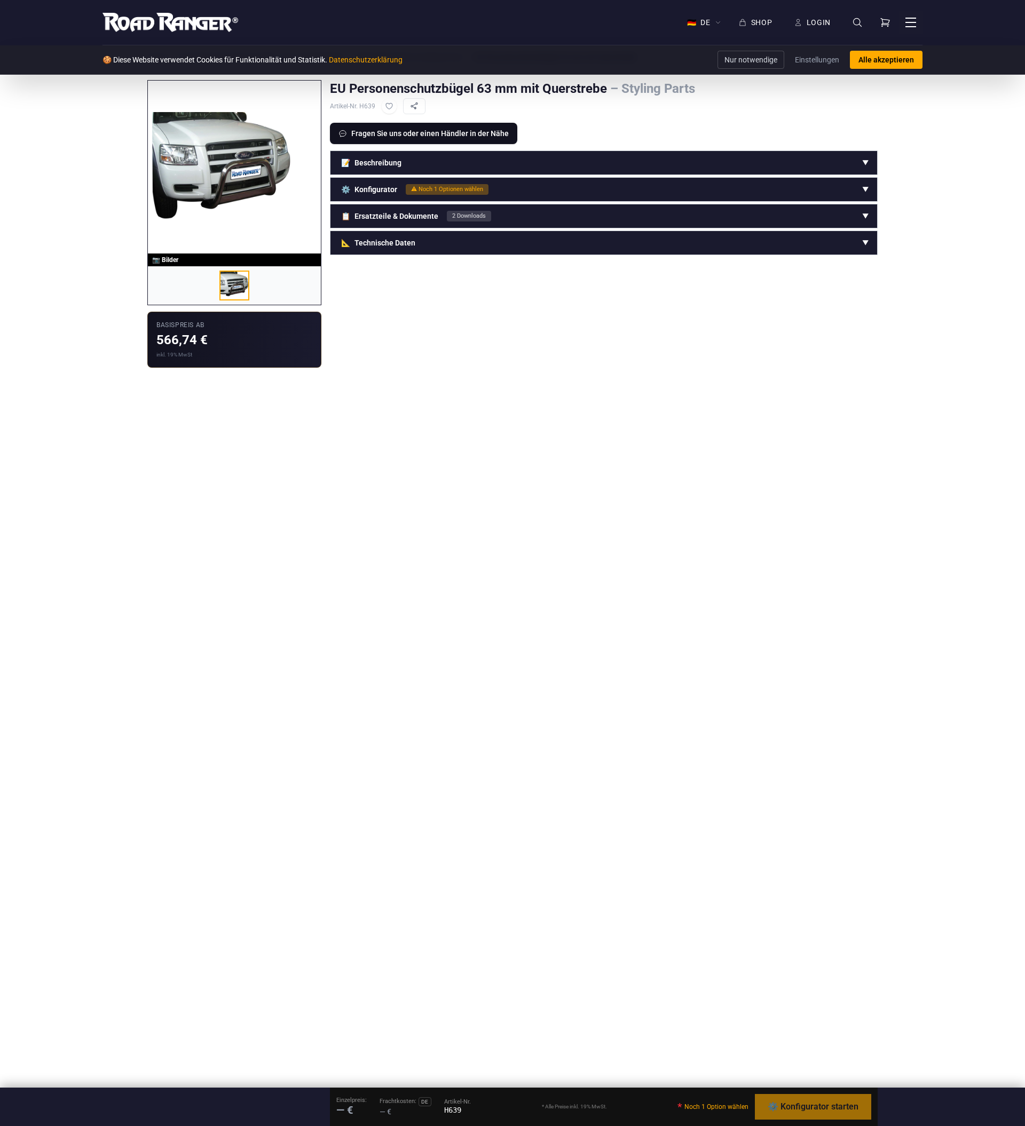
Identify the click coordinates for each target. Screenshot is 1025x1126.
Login (819, 22)
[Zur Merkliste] (389, 106)
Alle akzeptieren (886, 59)
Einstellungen (817, 59)
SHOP (761, 22)
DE (699, 22)
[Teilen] (414, 106)
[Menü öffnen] (910, 22)
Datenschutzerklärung (366, 59)
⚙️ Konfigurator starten (813, 1106)
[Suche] (857, 22)
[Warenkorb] (885, 22)
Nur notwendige (750, 59)
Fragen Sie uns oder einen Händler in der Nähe (430, 133)
